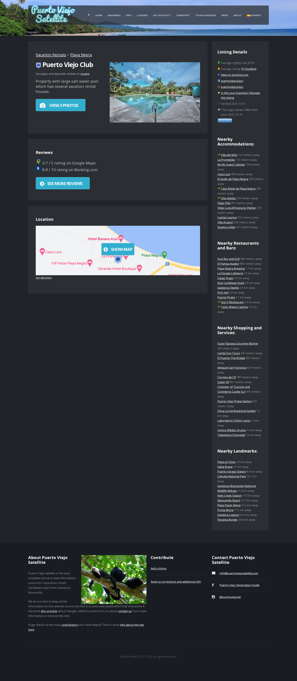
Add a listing (158, 568)
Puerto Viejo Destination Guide (239, 585)
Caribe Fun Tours (228, 353)
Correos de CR (226, 377)
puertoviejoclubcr (232, 81)
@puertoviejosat (230, 597)
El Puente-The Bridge (231, 358)
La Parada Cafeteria (230, 273)
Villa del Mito (229, 155)
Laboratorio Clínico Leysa (233, 420)
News (225, 15)
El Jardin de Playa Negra (232, 179)
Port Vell (222, 292)
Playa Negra (81, 54)
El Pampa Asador (228, 264)
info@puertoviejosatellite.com (238, 573)
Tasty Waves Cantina (234, 307)
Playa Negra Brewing (231, 268)
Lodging (142, 15)
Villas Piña (223, 203)
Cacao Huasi (225, 278)
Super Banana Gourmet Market (237, 343)
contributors (70, 625)
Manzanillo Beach (228, 500)
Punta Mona (225, 510)
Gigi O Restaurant (232, 302)
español (84, 73)
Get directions (44, 277)
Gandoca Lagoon (228, 515)
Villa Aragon (225, 222)
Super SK (223, 382)
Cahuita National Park (231, 476)
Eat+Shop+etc (162, 15)
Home (98, 15)
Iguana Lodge (226, 227)
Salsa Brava (224, 467)
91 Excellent (248, 69)
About (237, 15)
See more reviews (64, 183)
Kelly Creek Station (229, 496)
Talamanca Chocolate (231, 435)
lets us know (49, 611)
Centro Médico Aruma (231, 430)
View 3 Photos (63, 105)
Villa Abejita (228, 198)
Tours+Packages (205, 15)
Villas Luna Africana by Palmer (236, 208)
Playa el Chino (226, 462)
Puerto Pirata (226, 297)
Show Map (121, 249)
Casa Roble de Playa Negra (238, 189)
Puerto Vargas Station (231, 471)
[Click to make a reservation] (224, 122)
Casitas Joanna (226, 217)
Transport (183, 15)
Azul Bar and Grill (228, 259)
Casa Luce (223, 174)
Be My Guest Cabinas (231, 164)
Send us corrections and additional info (176, 582)
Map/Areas (114, 15)
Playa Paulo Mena (228, 505)
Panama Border (227, 520)
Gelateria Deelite (228, 288)
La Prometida (226, 160)
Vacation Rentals (51, 54)
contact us (124, 611)
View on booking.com (234, 75)
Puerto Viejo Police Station (234, 401)
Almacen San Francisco (231, 368)
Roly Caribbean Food (230, 283)
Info (129, 15)
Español (255, 15)
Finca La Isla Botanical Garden (236, 411)
